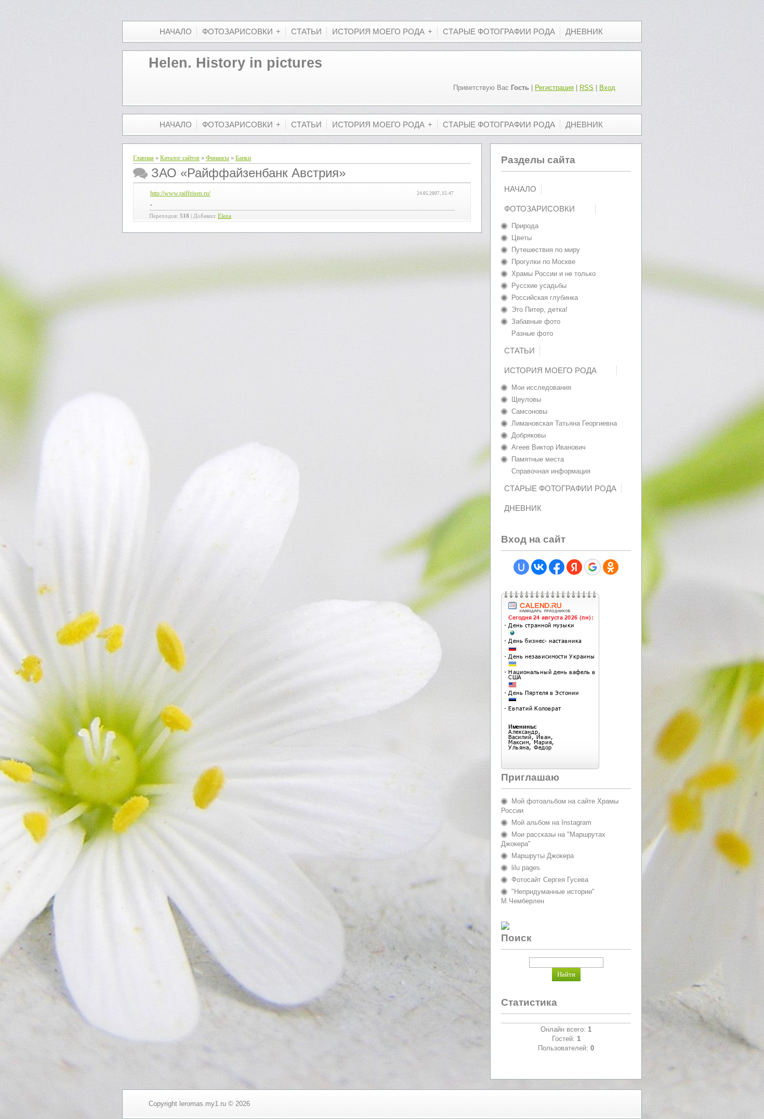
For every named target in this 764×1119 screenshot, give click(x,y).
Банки (243, 158)
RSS (586, 87)
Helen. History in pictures (235, 63)
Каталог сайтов (180, 158)
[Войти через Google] (592, 567)
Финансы (217, 158)
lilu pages (525, 868)
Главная (143, 158)
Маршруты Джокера (542, 856)
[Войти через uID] (521, 567)
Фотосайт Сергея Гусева (549, 880)
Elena (224, 216)
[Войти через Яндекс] (574, 567)
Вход (607, 87)
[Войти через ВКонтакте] (539, 567)
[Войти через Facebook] (556, 567)
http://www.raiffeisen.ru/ (180, 193)
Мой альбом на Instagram (551, 822)
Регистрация (554, 87)
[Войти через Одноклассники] (610, 567)
